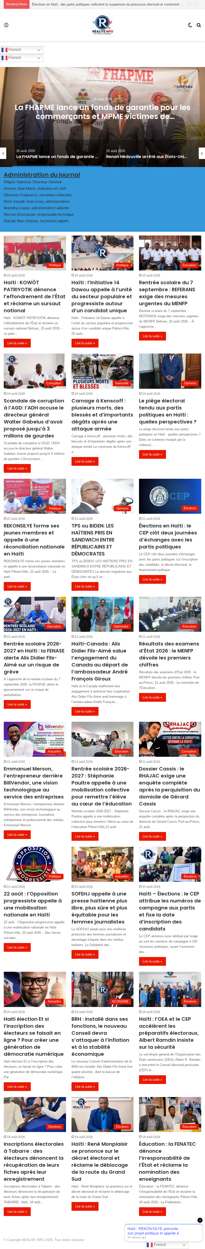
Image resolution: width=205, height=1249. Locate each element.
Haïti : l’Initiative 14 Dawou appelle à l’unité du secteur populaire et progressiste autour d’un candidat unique (102, 296)
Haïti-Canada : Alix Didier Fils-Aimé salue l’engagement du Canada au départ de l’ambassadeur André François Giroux (100, 661)
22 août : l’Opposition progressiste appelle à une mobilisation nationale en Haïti (33, 904)
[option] (102, 117)
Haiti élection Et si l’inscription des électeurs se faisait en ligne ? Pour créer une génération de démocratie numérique (34, 1037)
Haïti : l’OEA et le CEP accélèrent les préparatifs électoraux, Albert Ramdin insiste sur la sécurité (169, 1033)
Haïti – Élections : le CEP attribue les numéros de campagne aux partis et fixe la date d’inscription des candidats (170, 911)
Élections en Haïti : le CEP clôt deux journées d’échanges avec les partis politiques (168, 536)
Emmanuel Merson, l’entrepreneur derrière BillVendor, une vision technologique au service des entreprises (34, 782)
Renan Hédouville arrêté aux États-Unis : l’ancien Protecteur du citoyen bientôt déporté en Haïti (102, 116)
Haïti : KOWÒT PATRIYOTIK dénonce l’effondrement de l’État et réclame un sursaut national (35, 296)
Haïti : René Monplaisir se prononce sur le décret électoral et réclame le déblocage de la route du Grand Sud (100, 1161)
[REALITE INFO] (102, 25)
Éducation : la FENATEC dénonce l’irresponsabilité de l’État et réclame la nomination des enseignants (167, 1161)
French (14, 50)
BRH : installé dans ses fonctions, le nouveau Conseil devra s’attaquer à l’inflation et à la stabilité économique (100, 1037)
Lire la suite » (17, 343)
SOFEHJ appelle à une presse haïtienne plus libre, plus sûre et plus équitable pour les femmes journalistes (99, 907)
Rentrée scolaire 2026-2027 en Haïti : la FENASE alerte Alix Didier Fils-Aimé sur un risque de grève (34, 657)
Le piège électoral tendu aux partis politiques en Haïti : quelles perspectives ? (167, 411)
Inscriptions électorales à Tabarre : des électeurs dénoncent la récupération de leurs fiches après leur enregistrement (34, 1161)
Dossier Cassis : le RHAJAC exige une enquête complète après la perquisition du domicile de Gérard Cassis (169, 786)
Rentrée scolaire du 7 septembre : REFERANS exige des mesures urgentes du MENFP (167, 293)
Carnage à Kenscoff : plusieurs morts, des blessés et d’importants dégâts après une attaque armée (102, 414)
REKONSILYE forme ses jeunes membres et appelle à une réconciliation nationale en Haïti (34, 539)
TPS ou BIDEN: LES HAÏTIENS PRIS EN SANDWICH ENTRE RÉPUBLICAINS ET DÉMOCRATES (93, 539)
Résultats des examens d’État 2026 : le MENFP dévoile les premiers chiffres (169, 654)
